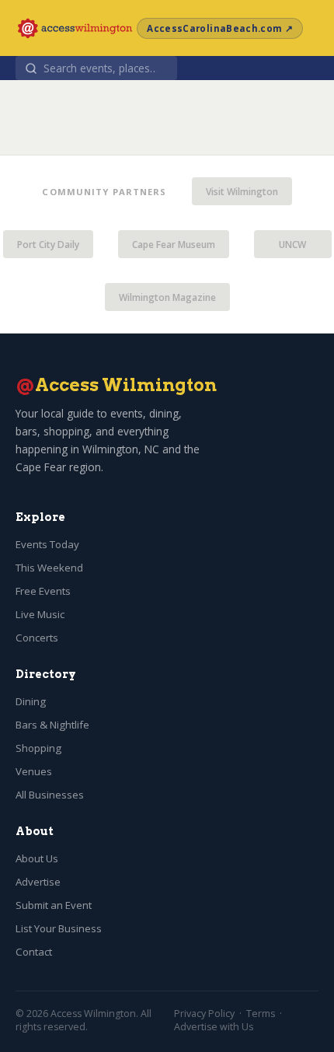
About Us (37, 858)
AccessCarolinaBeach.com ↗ (220, 28)
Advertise (38, 882)
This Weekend (49, 568)
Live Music (40, 614)
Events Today (47, 544)
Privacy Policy (204, 1013)
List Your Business (59, 928)
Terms (260, 1013)
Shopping (38, 748)
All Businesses (50, 795)
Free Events (43, 591)
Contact (34, 952)
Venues (34, 771)
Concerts (37, 638)
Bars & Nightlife (52, 725)
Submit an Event (54, 905)
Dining (31, 701)
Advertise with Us (213, 1026)
